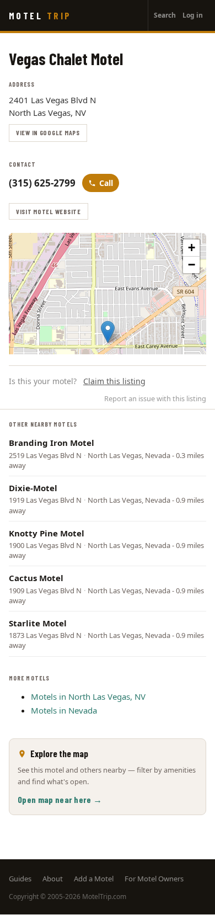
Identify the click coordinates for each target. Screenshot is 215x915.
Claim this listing (114, 381)
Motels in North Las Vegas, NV (88, 696)
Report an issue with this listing (155, 398)
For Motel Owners (154, 879)
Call (106, 183)
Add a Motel (94, 879)
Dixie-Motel (33, 487)
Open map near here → (60, 799)
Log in (192, 15)
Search (165, 15)
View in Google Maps (48, 132)
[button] (108, 332)
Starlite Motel (38, 623)
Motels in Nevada (64, 710)
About (52, 879)
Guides (20, 879)
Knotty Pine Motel (46, 533)
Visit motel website (48, 211)
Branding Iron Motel (51, 442)
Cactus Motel (36, 577)
